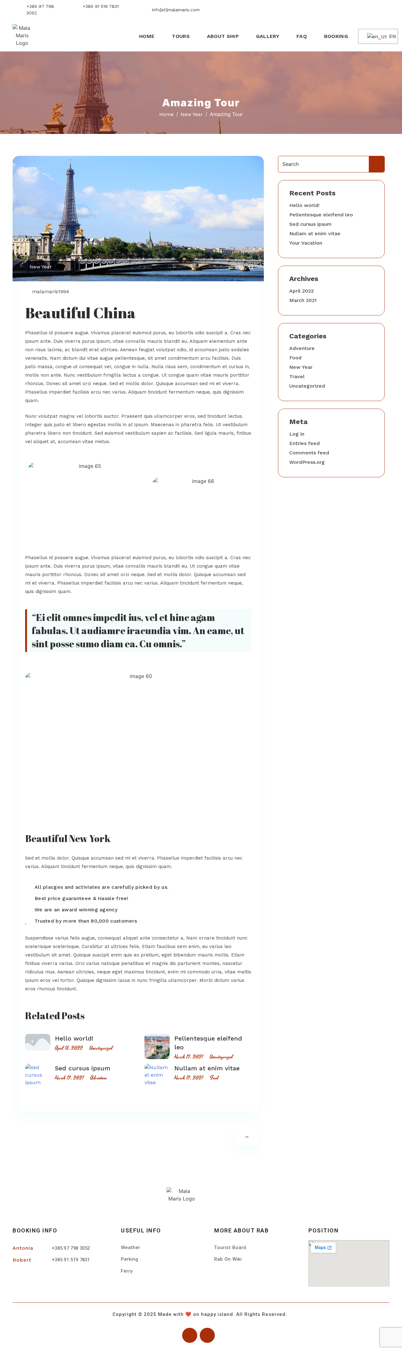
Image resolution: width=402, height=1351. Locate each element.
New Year (41, 267)
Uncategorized (101, 1048)
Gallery (267, 36)
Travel (297, 376)
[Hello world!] (37, 1042)
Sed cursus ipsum (82, 1068)
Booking (336, 36)
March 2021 (303, 300)
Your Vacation (305, 243)
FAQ (301, 36)
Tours (181, 36)
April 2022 (301, 291)
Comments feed (309, 453)
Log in (296, 434)
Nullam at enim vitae (207, 1068)
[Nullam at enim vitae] (157, 1075)
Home (147, 36)
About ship (223, 36)
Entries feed (304, 443)
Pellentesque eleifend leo (321, 215)
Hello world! (74, 1038)
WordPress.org (307, 462)
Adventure (98, 1078)
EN (389, 36)
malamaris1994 (50, 291)
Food (214, 1078)
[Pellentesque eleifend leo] (157, 1046)
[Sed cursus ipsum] (37, 1075)
